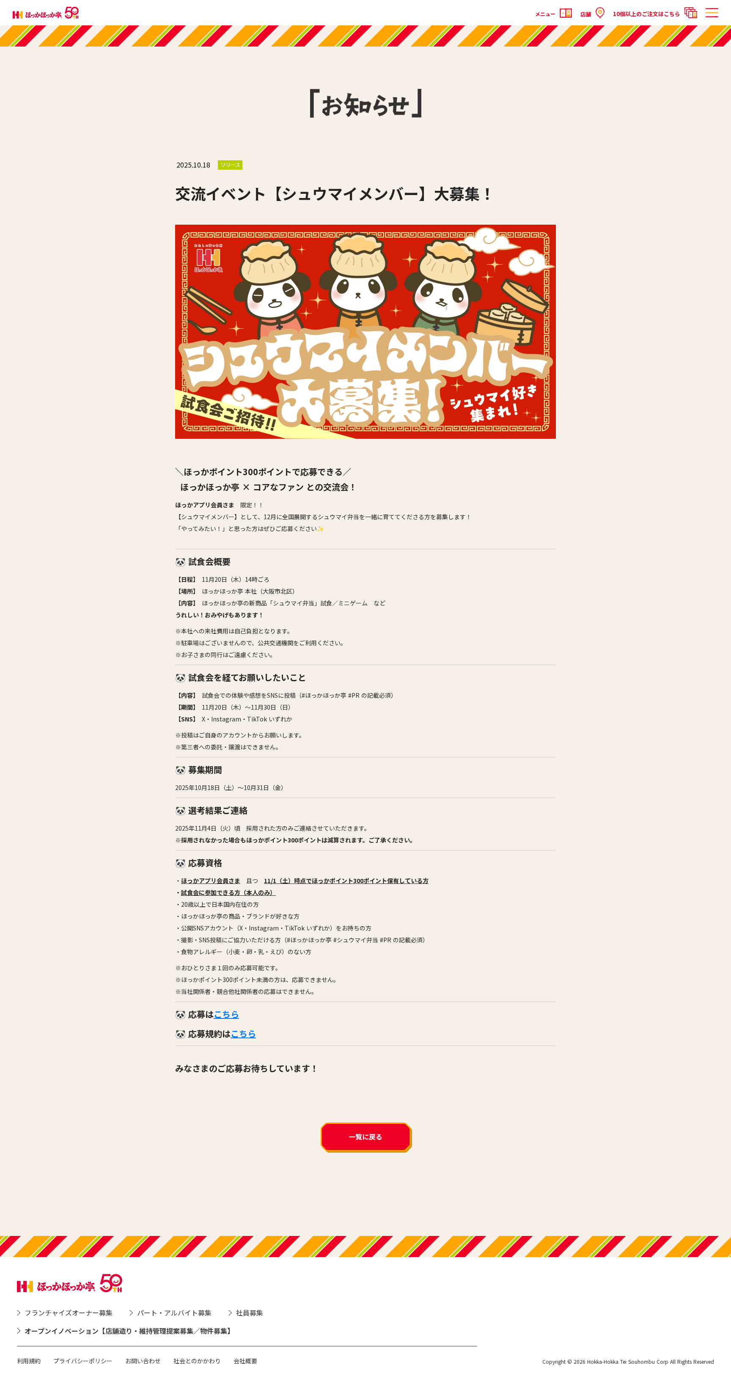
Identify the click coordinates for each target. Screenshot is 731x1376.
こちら (226, 1014)
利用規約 (29, 1361)
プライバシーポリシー (83, 1361)
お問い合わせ (143, 1361)
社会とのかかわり (197, 1361)
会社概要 (245, 1361)
